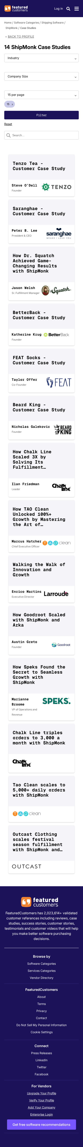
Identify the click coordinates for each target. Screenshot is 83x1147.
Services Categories (42, 970)
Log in (58, 8)
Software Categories (26, 22)
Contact (41, 1018)
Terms (41, 1004)
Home (7, 22)
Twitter (41, 1067)
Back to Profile (21, 36)
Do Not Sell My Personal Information (41, 1025)
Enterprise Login (41, 1114)
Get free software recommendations (41, 1124)
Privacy (41, 1011)
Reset (8, 124)
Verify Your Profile (41, 1100)
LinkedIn (41, 1060)
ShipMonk (12, 28)
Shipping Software (53, 22)
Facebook (42, 1074)
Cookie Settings (42, 1032)
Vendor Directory (41, 978)
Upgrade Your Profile (41, 1093)
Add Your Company (41, 1107)
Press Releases (41, 1053)
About (41, 997)
